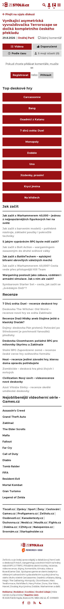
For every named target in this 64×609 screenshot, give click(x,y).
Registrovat (20, 75)
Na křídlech (32, 197)
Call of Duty (10, 454)
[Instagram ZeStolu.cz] (29, 603)
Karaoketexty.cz (32, 518)
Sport (31, 509)
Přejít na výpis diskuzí (20, 14)
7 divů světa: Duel (32, 130)
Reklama (7, 592)
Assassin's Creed (13, 410)
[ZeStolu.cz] (15, 5)
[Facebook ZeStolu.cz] (23, 603)
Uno (32, 164)
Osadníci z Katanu (32, 119)
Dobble (32, 152)
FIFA (5, 472)
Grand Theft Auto (14, 416)
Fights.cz (55, 522)
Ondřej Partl (26, 37)
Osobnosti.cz (11, 518)
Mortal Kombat (12, 485)
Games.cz (9, 513)
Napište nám (32, 595)
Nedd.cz (26, 522)
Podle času (18, 53)
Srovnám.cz (10, 531)
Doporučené (48, 46)
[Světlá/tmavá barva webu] (40, 603)
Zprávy (21, 509)
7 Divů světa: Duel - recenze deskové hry (30, 303)
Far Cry (7, 447)
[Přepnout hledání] (44, 5)
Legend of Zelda (13, 497)
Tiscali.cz (8, 509)
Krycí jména (32, 186)
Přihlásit (45, 75)
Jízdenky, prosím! (32, 175)
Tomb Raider (11, 466)
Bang (32, 108)
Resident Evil (11, 478)
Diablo (6, 460)
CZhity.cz (25, 527)
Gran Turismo (11, 491)
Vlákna (18, 46)
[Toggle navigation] (59, 5)
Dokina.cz (10, 527)
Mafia (6, 435)
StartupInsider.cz (31, 531)
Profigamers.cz (28, 513)
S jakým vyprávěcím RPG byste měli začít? (30, 241)
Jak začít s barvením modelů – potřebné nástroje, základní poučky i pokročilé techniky (29, 232)
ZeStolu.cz (47, 513)
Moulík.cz (40, 522)
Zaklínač (8, 423)
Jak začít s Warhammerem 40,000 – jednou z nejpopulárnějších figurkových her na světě (31, 219)
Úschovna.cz (10, 522)
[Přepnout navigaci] (49, 5)
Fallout (7, 441)
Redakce (18, 592)
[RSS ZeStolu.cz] (34, 603)
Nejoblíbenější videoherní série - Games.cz (31, 399)
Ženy (40, 509)
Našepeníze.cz (43, 527)
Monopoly (32, 141)
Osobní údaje (42, 592)
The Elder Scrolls (13, 429)
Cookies (29, 592)
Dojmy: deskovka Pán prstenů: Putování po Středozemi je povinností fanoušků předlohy (31, 331)
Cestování (52, 509)
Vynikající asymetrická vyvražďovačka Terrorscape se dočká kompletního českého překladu (29, 27)
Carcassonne (32, 97)
